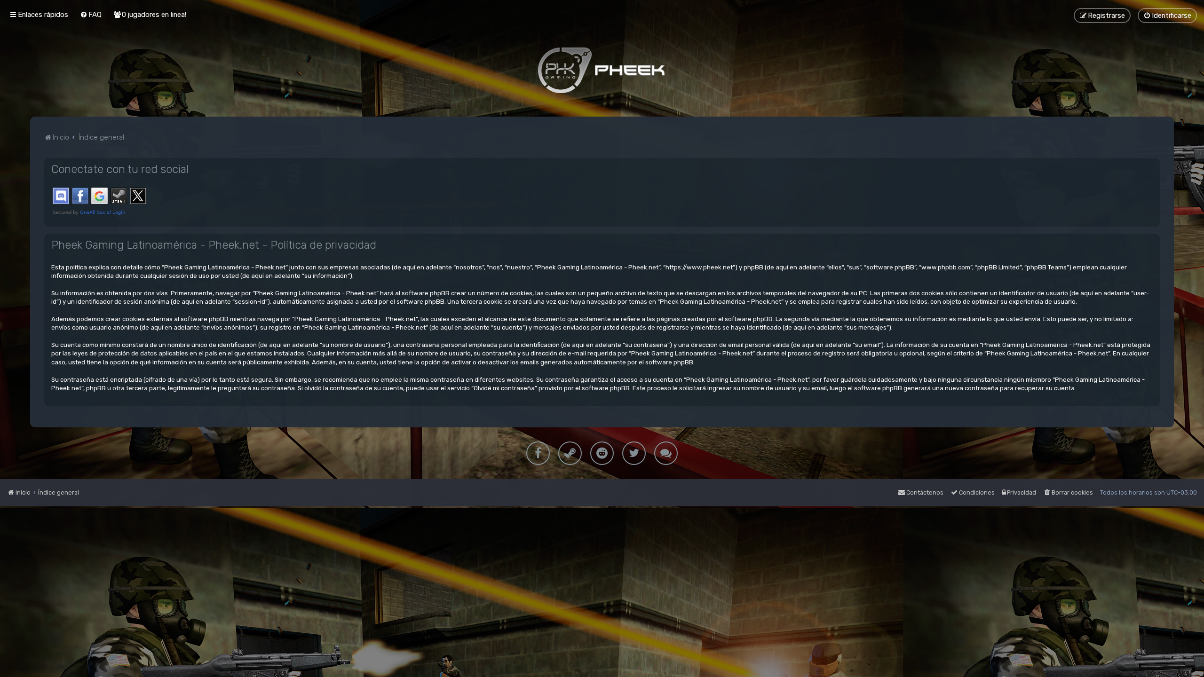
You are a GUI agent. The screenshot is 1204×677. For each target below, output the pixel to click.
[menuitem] (91, 14)
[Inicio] (602, 70)
